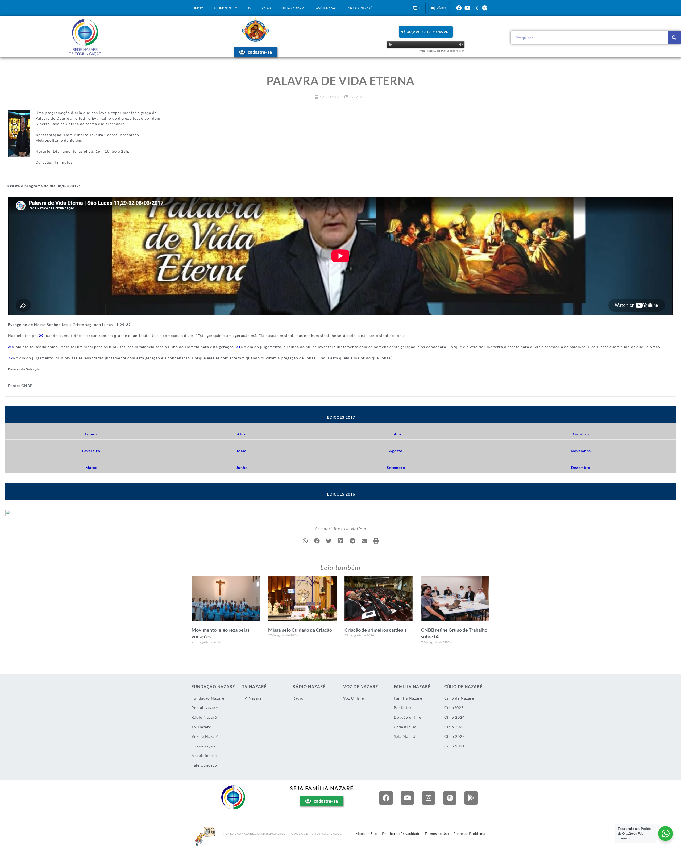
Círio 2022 (454, 736)
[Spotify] (484, 8)
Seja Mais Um (406, 736)
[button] (426, 32)
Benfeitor (403, 707)
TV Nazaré (357, 97)
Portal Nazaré (205, 707)
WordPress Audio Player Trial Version (441, 50)
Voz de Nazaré (205, 736)
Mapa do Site (366, 833)
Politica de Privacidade (401, 833)
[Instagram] (476, 8)
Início (198, 8)
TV (249, 8)
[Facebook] (459, 8)
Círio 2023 (454, 727)
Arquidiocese (204, 755)
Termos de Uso (437, 833)
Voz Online (353, 698)
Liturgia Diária (292, 8)
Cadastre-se (405, 727)
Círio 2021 (454, 746)
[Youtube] (467, 8)
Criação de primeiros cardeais (375, 630)
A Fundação (223, 8)
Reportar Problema (469, 833)
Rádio (266, 8)
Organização (203, 746)
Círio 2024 (454, 717)
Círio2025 (454, 707)
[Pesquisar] (674, 37)
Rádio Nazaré (204, 717)
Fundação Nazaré (208, 698)
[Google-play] (471, 798)
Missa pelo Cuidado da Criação (300, 630)
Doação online (407, 717)
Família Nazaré (326, 8)
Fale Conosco (204, 765)
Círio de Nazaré (360, 8)
